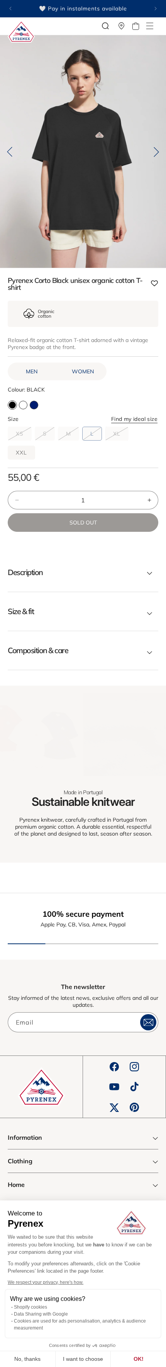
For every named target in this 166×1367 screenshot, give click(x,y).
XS (24, 435)
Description (25, 572)
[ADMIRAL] (34, 405)
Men (31, 371)
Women (83, 371)
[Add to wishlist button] (154, 283)
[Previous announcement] (10, 8)
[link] (41, 734)
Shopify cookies (30, 1307)
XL (121, 435)
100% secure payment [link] (83, 914)
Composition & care (38, 650)
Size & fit (21, 611)
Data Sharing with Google (41, 1314)
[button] (149, 25)
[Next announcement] (155, 8)
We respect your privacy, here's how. (45, 1282)
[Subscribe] (148, 1022)
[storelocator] (121, 26)
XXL (21, 452)
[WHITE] (23, 405)
